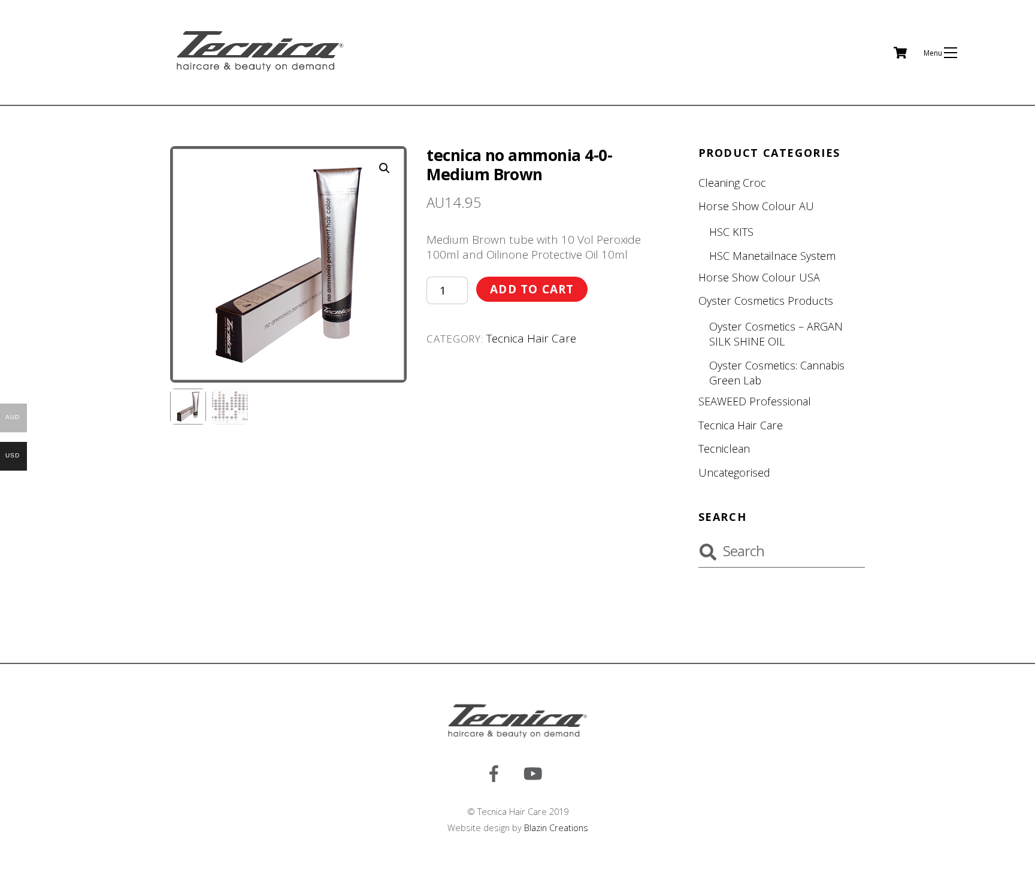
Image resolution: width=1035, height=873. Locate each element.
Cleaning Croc (732, 182)
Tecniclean (724, 448)
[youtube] (535, 772)
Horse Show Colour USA (759, 277)
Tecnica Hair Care (531, 338)
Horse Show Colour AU (756, 206)
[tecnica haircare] (260, 72)
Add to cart (532, 289)
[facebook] (496, 772)
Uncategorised (734, 472)
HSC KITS (731, 232)
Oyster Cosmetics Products (765, 300)
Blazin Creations (556, 827)
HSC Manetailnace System (772, 255)
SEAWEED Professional (754, 401)
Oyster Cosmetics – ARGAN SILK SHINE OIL (776, 333)
